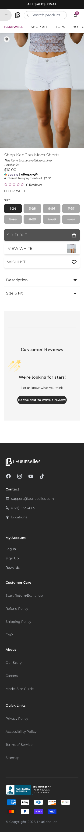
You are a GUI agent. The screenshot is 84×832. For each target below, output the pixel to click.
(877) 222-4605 (23, 508)
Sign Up (12, 558)
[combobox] (45, 15)
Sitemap (12, 758)
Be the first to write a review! (42, 400)
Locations (19, 517)
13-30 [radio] (52, 219)
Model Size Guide (20, 689)
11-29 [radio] (32, 219)
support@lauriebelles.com (32, 498)
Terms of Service (19, 745)
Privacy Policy (17, 718)
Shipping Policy (18, 622)
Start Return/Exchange (24, 595)
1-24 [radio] (13, 208)
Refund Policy (17, 608)
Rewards (13, 567)
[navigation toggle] (8, 15)
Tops (60, 27)
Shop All (39, 27)
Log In (11, 549)
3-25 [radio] (32, 208)
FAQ (9, 635)
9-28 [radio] (13, 219)
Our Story (13, 663)
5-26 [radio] (51, 208)
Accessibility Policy (21, 731)
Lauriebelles (47, 822)
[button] (75, 15)
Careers (12, 676)
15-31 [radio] (71, 219)
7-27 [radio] (71, 208)
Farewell (13, 27)
